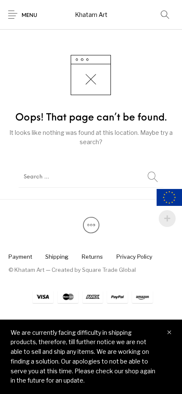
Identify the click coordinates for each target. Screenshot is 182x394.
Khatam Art (91, 14)
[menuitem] (20, 257)
